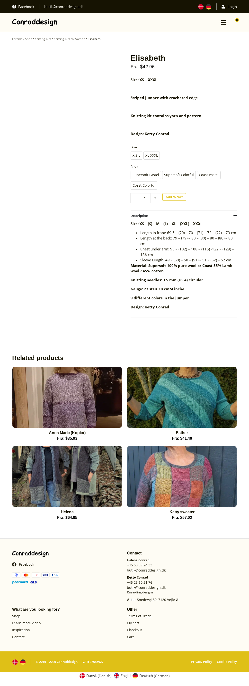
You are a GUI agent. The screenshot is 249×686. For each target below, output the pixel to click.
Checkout (134, 630)
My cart (133, 623)
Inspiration (21, 630)
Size (134, 147)
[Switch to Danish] (201, 7)
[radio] (136, 156)
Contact (18, 637)
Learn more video (26, 623)
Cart (130, 637)
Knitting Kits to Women (69, 39)
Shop (28, 39)
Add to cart (174, 197)
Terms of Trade (139, 616)
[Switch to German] (208, 7)
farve (134, 166)
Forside (17, 39)
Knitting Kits (43, 39)
